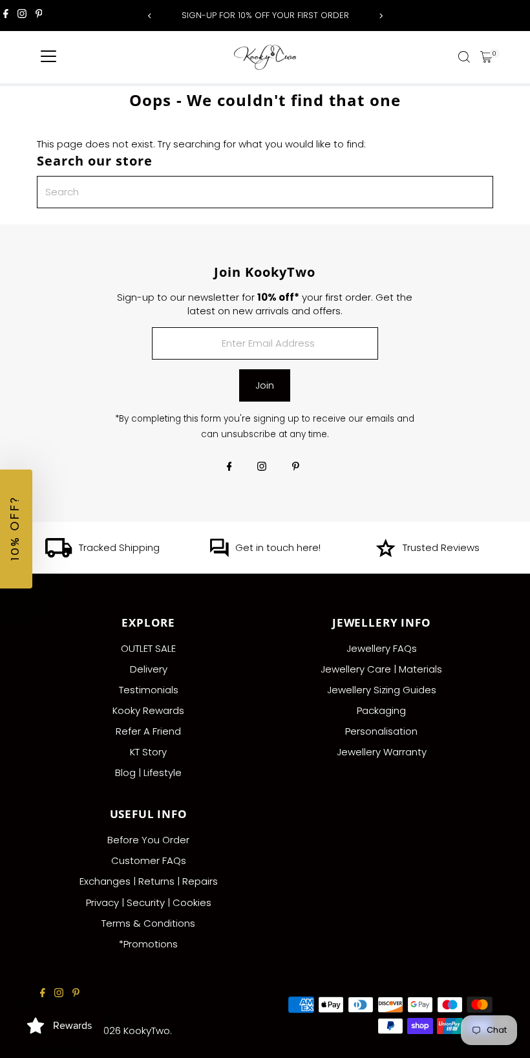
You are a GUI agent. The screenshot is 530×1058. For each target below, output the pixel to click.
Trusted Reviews (441, 547)
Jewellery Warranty (382, 752)
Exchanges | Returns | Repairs (149, 881)
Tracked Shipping (119, 547)
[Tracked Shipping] (58, 554)
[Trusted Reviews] (386, 554)
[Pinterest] (39, 15)
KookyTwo (146, 1030)
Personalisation (381, 731)
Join (264, 385)
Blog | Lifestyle (148, 772)
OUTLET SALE (148, 648)
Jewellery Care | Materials (381, 669)
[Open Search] (464, 57)
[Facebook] (6, 15)
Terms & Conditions (148, 923)
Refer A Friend (148, 731)
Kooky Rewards (148, 710)
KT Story (148, 752)
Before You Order (148, 840)
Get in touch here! (278, 547)
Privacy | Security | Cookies (148, 902)
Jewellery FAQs (381, 648)
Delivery (148, 669)
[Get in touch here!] (219, 554)
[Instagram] (22, 15)
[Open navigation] (48, 57)
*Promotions (148, 944)
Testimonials (148, 689)
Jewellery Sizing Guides (381, 689)
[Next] (380, 15)
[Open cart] (486, 57)
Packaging (381, 710)
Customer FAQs (148, 860)
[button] (16, 529)
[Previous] (149, 15)
